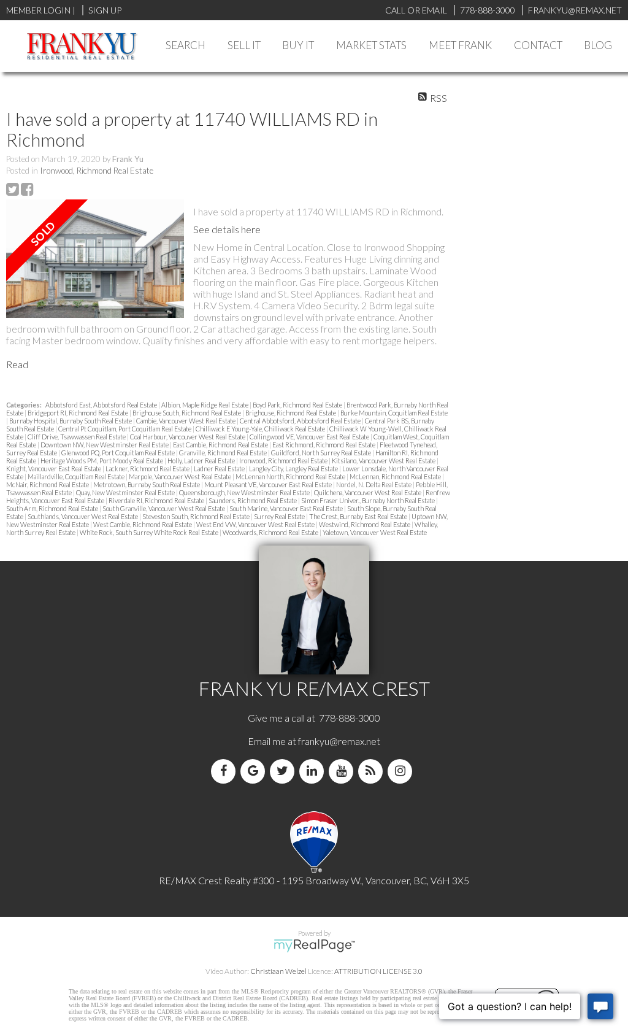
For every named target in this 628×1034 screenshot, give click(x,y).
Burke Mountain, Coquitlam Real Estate (394, 413)
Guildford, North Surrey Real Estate (321, 453)
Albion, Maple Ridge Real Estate (205, 405)
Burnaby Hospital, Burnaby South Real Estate (71, 421)
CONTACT (538, 45)
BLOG (598, 45)
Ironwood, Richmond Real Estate (96, 171)
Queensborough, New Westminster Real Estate (245, 492)
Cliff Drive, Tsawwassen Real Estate (77, 437)
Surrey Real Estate (280, 516)
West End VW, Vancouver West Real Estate (256, 524)
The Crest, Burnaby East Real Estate (358, 516)
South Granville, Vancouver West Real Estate (164, 508)
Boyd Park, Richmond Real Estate (298, 405)
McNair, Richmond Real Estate (48, 484)
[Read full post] (95, 259)
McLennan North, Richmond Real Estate (291, 476)
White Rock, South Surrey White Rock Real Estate (150, 532)
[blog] (373, 771)
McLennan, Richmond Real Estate (396, 476)
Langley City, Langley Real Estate (294, 469)
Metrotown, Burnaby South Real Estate (147, 484)
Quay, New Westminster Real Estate (126, 492)
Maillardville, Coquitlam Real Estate (77, 476)
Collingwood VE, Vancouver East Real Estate (310, 437)
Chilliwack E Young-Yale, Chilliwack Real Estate (261, 429)
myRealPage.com (314, 945)
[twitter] (284, 771)
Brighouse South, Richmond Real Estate (187, 413)
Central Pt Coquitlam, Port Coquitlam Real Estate (125, 429)
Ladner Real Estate (220, 469)
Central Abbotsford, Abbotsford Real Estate (301, 421)
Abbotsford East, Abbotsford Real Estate (101, 405)
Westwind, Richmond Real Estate (365, 524)
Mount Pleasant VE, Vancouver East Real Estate (268, 484)
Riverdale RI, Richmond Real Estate (157, 500)
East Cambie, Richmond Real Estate (221, 445)
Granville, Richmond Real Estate (223, 453)
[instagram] (402, 771)
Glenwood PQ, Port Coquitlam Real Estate (118, 453)
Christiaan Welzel (278, 971)
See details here (227, 229)
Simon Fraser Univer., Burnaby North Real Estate (368, 500)
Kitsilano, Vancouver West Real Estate (384, 461)
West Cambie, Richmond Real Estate (143, 524)
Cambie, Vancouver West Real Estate (186, 421)
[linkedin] (314, 771)
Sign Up (104, 10)
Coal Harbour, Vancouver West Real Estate (188, 437)
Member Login (38, 10)
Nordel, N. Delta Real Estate (374, 484)
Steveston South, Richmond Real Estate (196, 516)
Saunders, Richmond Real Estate (253, 500)
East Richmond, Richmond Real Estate (324, 445)
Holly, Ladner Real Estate (201, 461)
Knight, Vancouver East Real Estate (54, 469)
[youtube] (343, 771)
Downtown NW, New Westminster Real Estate (105, 445)
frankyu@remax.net (339, 741)
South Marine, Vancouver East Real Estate (286, 508)
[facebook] (225, 771)
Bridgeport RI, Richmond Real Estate (78, 413)
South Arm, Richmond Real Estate (52, 508)
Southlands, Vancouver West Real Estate (83, 516)
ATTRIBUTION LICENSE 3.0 (378, 971)
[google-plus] (255, 771)
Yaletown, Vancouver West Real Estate (375, 532)
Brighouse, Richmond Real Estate (291, 413)
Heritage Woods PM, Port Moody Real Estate (102, 461)
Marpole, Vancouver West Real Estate (180, 476)
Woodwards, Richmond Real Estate (271, 532)
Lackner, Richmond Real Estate (148, 469)
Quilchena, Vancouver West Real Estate (368, 492)
